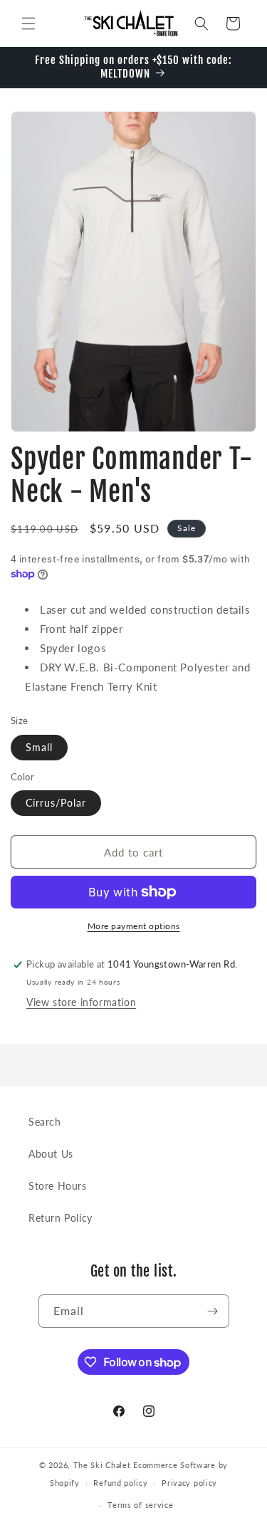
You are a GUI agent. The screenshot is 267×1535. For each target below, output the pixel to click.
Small (39, 747)
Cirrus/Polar (56, 803)
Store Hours (57, 1186)
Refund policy (120, 1482)
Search (44, 1122)
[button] (28, 23)
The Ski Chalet (102, 1464)
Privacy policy (189, 1482)
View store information (81, 1002)
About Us (50, 1154)
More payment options (134, 926)
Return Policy (60, 1218)
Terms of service (140, 1504)
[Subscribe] (213, 1311)
